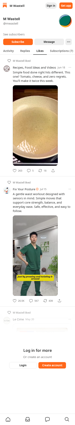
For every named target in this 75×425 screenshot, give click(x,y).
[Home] (4, 6)
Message (49, 42)
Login (23, 365)
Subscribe (18, 42)
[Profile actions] (68, 42)
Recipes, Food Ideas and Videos (34, 67)
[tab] (8, 51)
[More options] (70, 67)
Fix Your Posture (24, 189)
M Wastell (18, 61)
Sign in (51, 5)
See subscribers (14, 34)
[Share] (53, 170)
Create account (52, 365)
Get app (66, 5)
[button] (8, 419)
